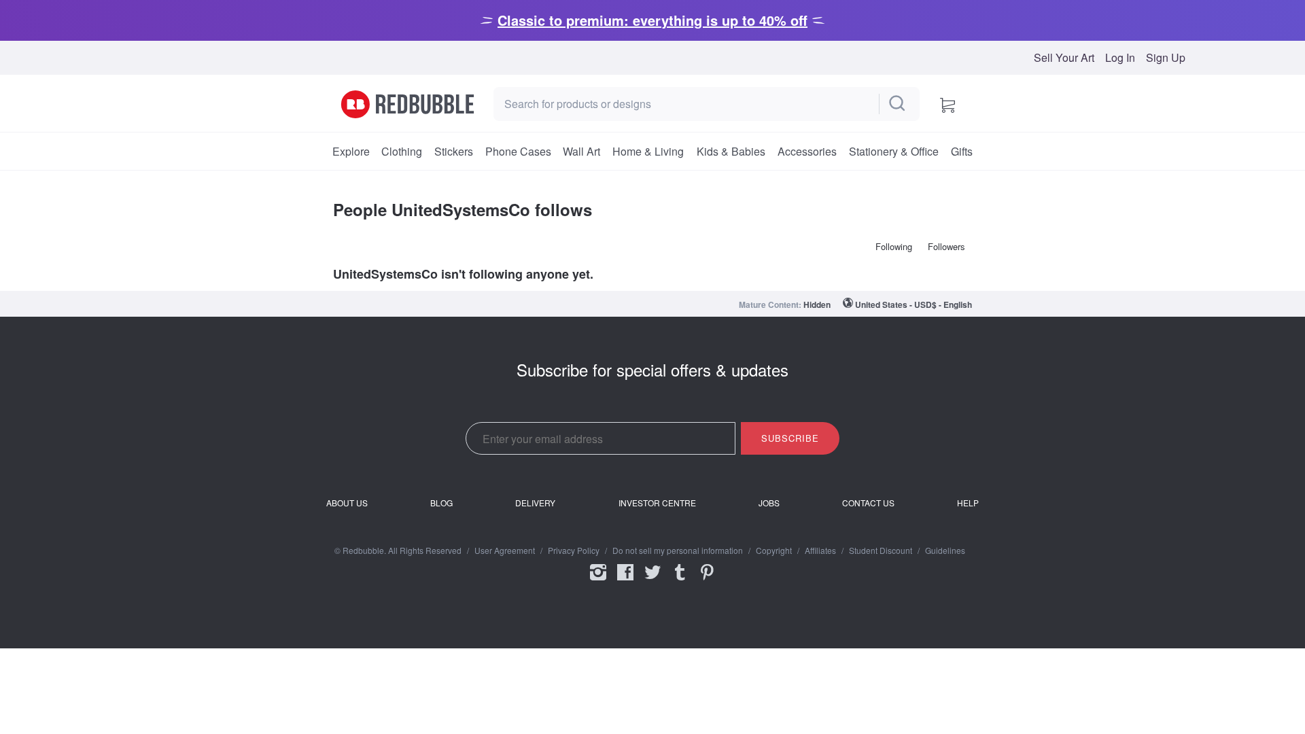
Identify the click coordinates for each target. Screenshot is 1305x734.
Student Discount (880, 550)
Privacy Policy (573, 550)
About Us (347, 503)
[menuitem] (350, 152)
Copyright (774, 550)
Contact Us (868, 503)
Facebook (625, 581)
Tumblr (680, 581)
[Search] (898, 104)
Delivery (535, 503)
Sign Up (1165, 58)
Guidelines (945, 550)
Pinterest (707, 581)
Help (968, 503)
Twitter (652, 581)
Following (893, 246)
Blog (441, 503)
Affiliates (820, 550)
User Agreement (504, 550)
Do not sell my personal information (677, 550)
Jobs (769, 503)
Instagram (598, 581)
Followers (946, 246)
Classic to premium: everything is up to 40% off (652, 20)
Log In (1120, 58)
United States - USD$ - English (913, 304)
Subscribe (790, 438)
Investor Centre (657, 503)
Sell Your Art (1064, 58)
